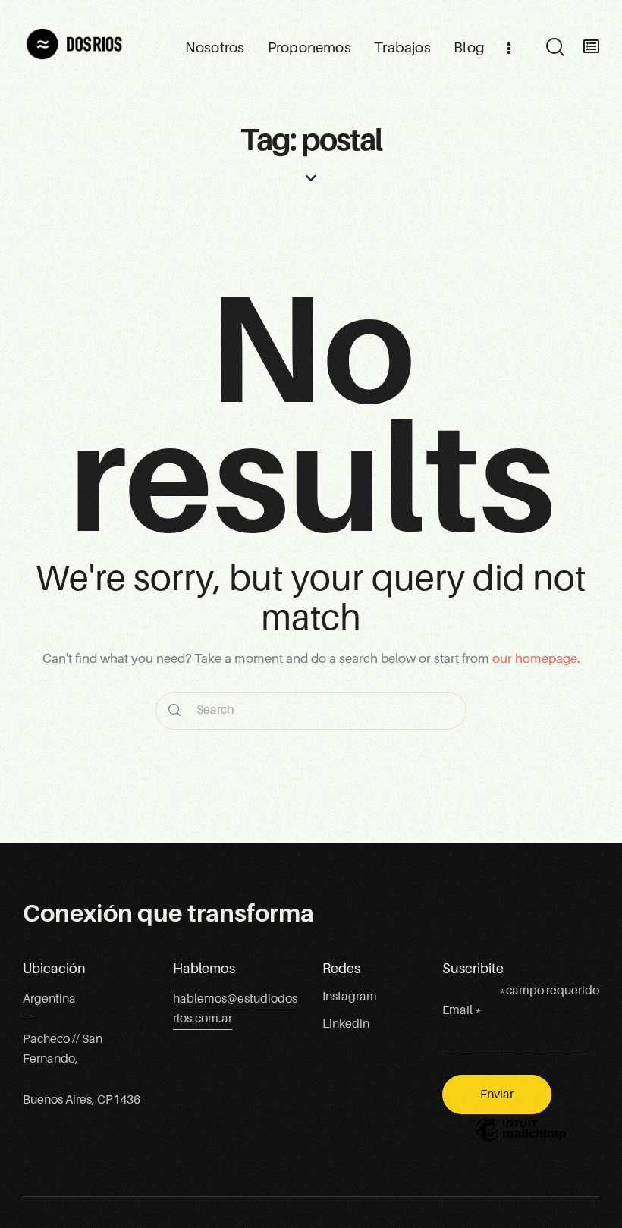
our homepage (534, 659)
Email (462, 1010)
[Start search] (554, 48)
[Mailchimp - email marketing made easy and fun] (520, 1141)
